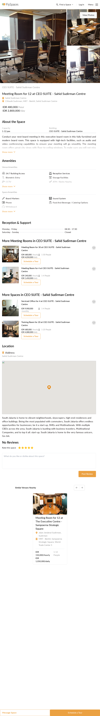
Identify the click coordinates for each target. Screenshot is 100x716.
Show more (7, 152)
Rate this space (9, 448)
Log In (81, 5)
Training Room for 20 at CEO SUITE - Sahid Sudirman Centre (45, 323)
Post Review (87, 474)
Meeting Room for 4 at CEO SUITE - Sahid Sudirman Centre (45, 269)
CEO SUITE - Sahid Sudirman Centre (21, 87)
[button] (49, 387)
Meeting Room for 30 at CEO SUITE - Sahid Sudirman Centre (45, 248)
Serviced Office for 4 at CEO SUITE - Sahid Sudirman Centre (45, 302)
